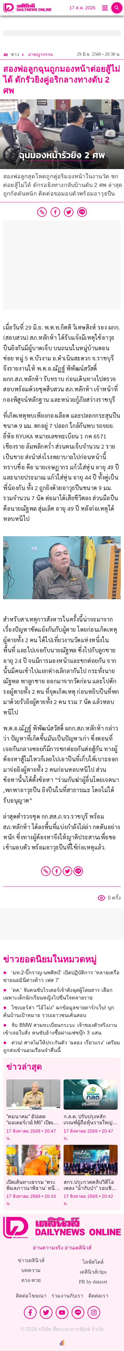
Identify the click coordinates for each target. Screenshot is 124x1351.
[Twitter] (67, 871)
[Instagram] (93, 1312)
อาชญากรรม (40, 54)
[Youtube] (62, 1312)
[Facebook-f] (30, 1312)
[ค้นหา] (116, 7)
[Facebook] (56, 871)
